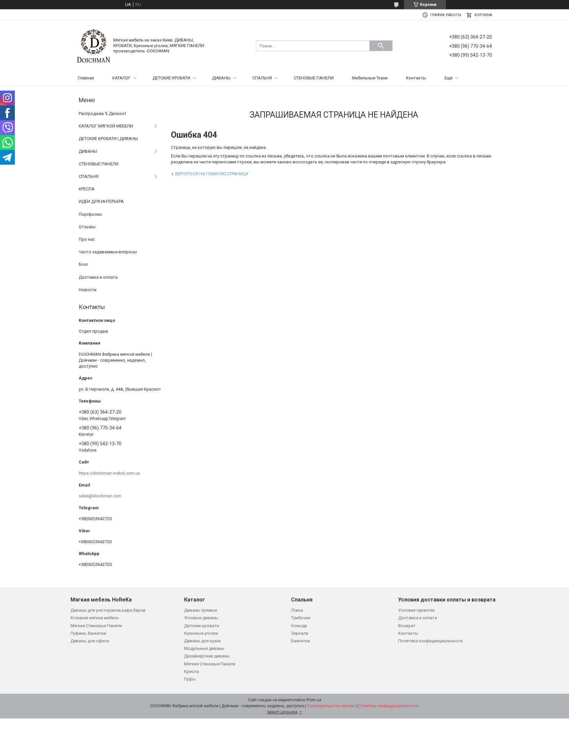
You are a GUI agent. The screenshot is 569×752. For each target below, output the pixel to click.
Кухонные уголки (201, 633)
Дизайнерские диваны (207, 656)
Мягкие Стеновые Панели (96, 625)
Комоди (299, 625)
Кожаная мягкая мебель (94, 617)
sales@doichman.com (100, 495)
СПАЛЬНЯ (262, 77)
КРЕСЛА (87, 188)
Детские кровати (201, 625)
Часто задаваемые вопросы (108, 251)
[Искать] (381, 46)
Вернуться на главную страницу (211, 173)
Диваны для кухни (202, 640)
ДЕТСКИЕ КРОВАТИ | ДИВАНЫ (108, 138)
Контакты (416, 77)
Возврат (407, 625)
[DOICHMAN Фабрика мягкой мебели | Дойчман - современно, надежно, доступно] (93, 45)
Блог (83, 264)
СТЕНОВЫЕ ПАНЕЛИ (314, 77)
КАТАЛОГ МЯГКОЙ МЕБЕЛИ (106, 126)
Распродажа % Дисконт (102, 113)
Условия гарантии (416, 610)
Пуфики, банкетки (88, 633)
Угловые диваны (201, 617)
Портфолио (90, 214)
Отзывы (87, 226)
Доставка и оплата (98, 277)
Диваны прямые (200, 610)
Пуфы (190, 679)
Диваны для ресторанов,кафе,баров (108, 610)
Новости (87, 289)
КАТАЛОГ (121, 77)
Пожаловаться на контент (331, 706)
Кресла (191, 671)
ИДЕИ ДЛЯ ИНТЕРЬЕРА (101, 201)
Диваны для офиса (89, 640)
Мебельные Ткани (370, 77)
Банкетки (300, 640)
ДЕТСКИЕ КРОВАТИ (171, 77)
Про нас (87, 239)
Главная (86, 77)
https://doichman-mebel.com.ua (109, 473)
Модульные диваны (204, 648)
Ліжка (297, 610)
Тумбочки (300, 617)
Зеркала (299, 633)
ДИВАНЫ (221, 77)
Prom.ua (313, 700)
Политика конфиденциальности (430, 640)
